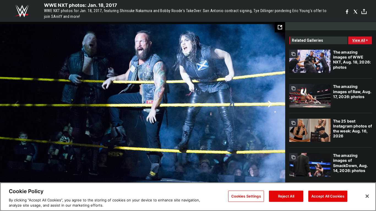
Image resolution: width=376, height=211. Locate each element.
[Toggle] (364, 11)
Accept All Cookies (327, 196)
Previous (16, 104)
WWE (22, 11)
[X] (355, 11)
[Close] (367, 196)
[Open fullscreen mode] (280, 27)
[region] (188, 196)
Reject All (286, 196)
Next (269, 104)
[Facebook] (347, 11)
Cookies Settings (246, 196)
